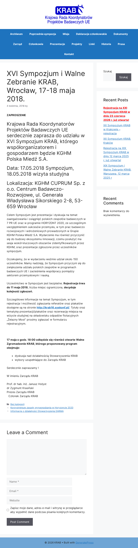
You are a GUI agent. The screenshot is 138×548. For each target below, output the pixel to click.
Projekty (77, 44)
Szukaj (107, 71)
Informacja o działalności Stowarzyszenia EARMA (37, 411)
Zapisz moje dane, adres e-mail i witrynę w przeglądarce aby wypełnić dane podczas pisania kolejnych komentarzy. (47, 510)
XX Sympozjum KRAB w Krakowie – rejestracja (116, 129)
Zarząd (17, 44)
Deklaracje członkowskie (91, 34)
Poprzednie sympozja (42, 34)
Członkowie (36, 44)
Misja (66, 34)
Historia (106, 44)
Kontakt (69, 54)
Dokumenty (121, 34)
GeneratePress (85, 542)
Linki (92, 44)
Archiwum (16, 34)
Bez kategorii (17, 404)
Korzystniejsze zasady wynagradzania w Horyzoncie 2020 (41, 407)
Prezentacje (57, 44)
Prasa (121, 44)
